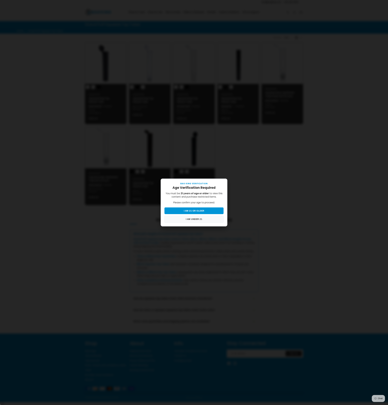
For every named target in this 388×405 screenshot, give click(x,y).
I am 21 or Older (194, 211)
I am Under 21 (194, 219)
